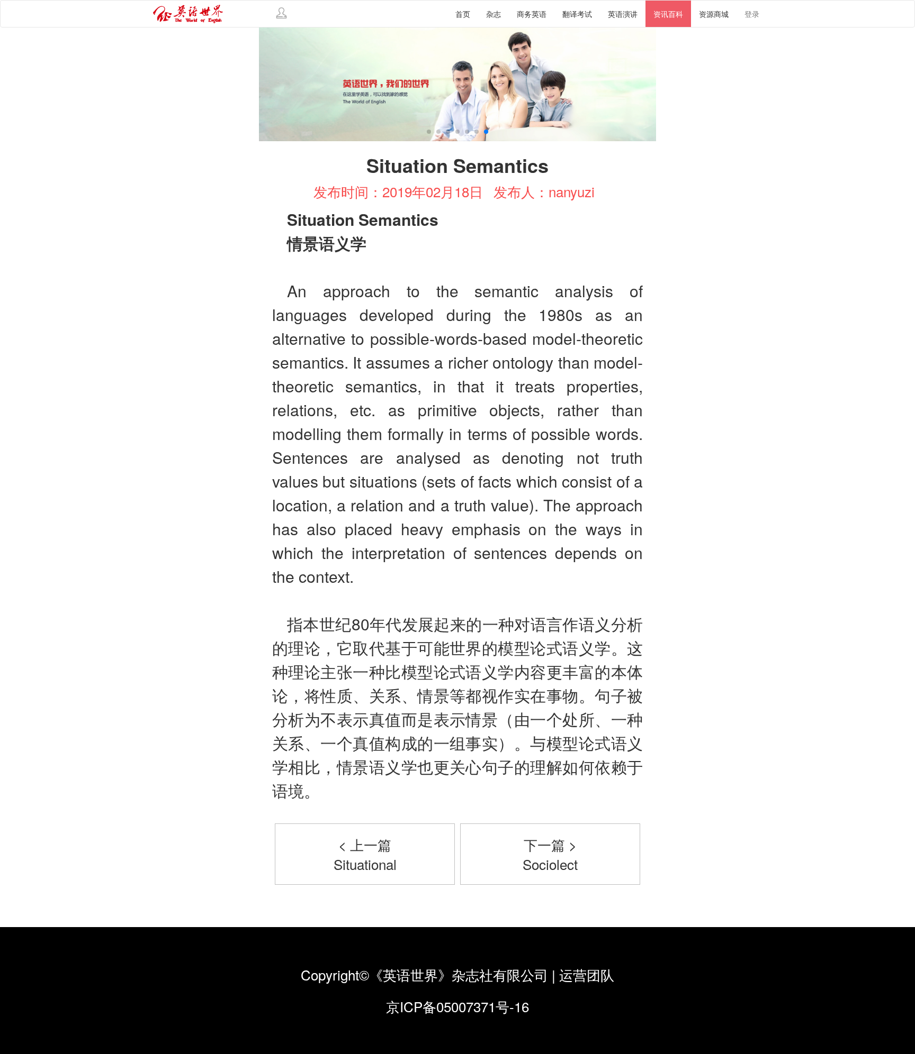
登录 (751, 13)
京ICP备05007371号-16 (457, 1006)
